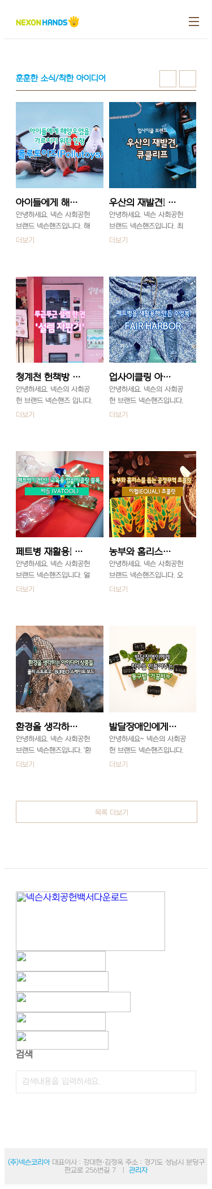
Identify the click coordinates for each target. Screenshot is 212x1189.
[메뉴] (193, 21)
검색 (185, 1082)
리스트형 (187, 78)
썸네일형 (167, 78)
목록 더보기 (111, 813)
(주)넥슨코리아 (29, 1162)
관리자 (138, 1170)
